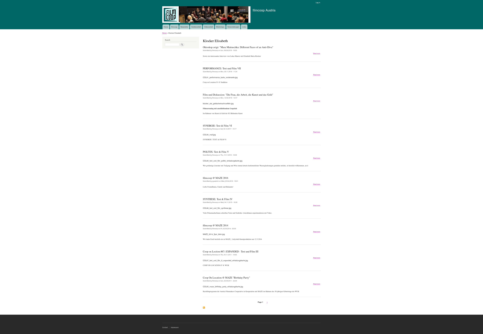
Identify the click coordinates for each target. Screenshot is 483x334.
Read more (316, 53)
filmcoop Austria (264, 10)
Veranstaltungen (233, 27)
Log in (318, 2)
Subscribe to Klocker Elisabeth (204, 308)
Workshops (220, 27)
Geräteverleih (196, 27)
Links (244, 27)
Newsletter (184, 27)
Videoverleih (208, 27)
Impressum (175, 327)
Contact (165, 327)
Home (166, 27)
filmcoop (174, 27)
